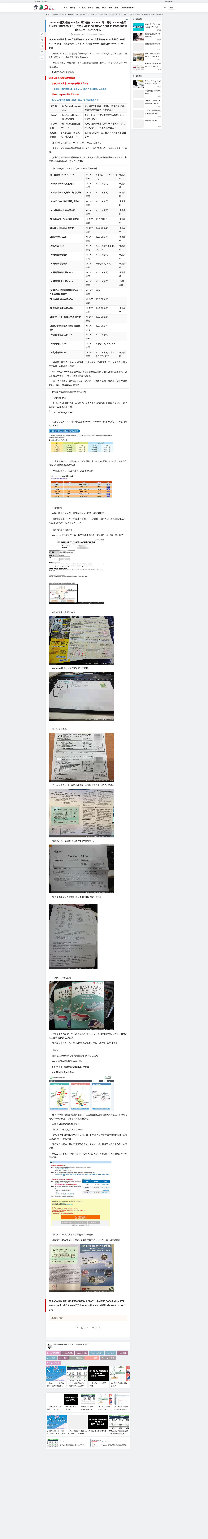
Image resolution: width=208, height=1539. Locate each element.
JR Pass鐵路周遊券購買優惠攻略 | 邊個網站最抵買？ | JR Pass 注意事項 (118, 1433)
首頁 (65, 8)
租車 (110, 8)
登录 (38, 1)
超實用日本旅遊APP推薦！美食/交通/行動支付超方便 (152, 103)
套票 (116, 8)
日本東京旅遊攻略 (151, 120)
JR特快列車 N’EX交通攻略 (97, 1431)
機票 (97, 8)
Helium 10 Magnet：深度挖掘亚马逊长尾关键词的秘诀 (153, 83)
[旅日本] (44, 7)
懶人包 (90, 8)
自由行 (72, 8)
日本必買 (82, 8)
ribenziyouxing (63, 1344)
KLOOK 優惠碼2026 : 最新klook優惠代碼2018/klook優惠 (79, 89)
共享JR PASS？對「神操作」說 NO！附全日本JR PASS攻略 (55, 1386)
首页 (49, 14)
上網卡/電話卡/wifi (128, 8)
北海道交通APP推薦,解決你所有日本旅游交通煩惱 (153, 113)
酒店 (104, 8)
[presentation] (116, 1397)
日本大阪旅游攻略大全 (152, 44)
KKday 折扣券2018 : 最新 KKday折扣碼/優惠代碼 (75, 100)
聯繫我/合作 (169, 1)
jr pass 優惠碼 (58, 14)
